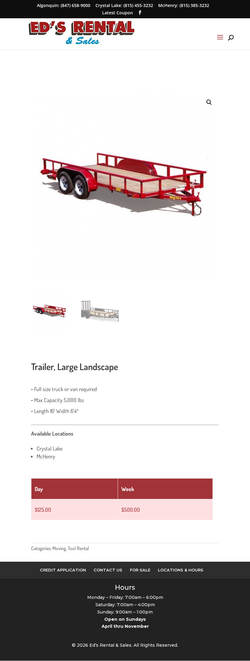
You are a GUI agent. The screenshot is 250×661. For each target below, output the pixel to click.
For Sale (140, 569)
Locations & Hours (180, 569)
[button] (209, 102)
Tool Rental (78, 548)
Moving (59, 548)
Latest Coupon (117, 13)
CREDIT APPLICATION (63, 569)
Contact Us (108, 569)
